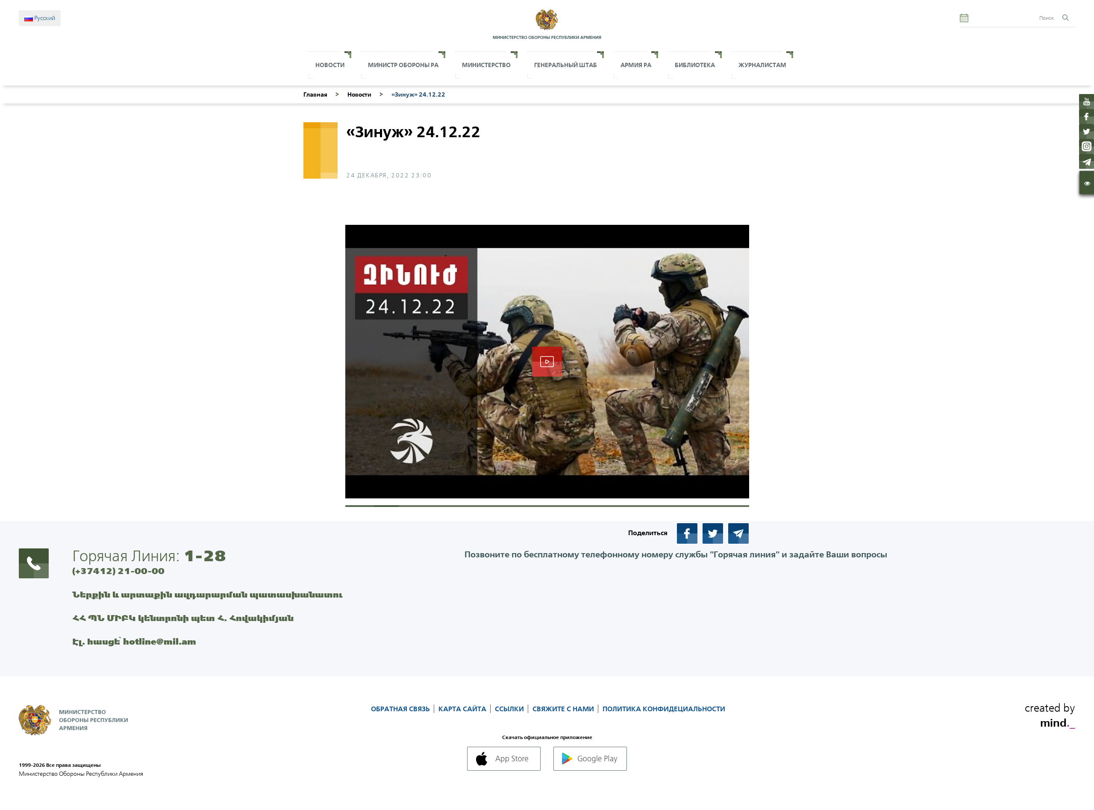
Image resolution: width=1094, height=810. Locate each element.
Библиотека (695, 65)
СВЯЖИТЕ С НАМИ (564, 708)
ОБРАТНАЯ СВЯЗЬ (401, 708)
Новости (329, 65)
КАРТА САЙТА (463, 708)
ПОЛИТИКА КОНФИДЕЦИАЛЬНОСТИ (664, 708)
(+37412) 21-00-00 (118, 571)
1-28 (204, 556)
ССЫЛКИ (510, 708)
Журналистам (762, 65)
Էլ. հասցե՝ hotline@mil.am (134, 641)
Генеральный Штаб (565, 65)
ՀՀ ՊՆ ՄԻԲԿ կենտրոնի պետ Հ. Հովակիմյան (183, 618)
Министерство (486, 65)
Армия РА (636, 65)
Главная (315, 94)
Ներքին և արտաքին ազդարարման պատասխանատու (207, 594)
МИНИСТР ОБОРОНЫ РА (403, 65)
